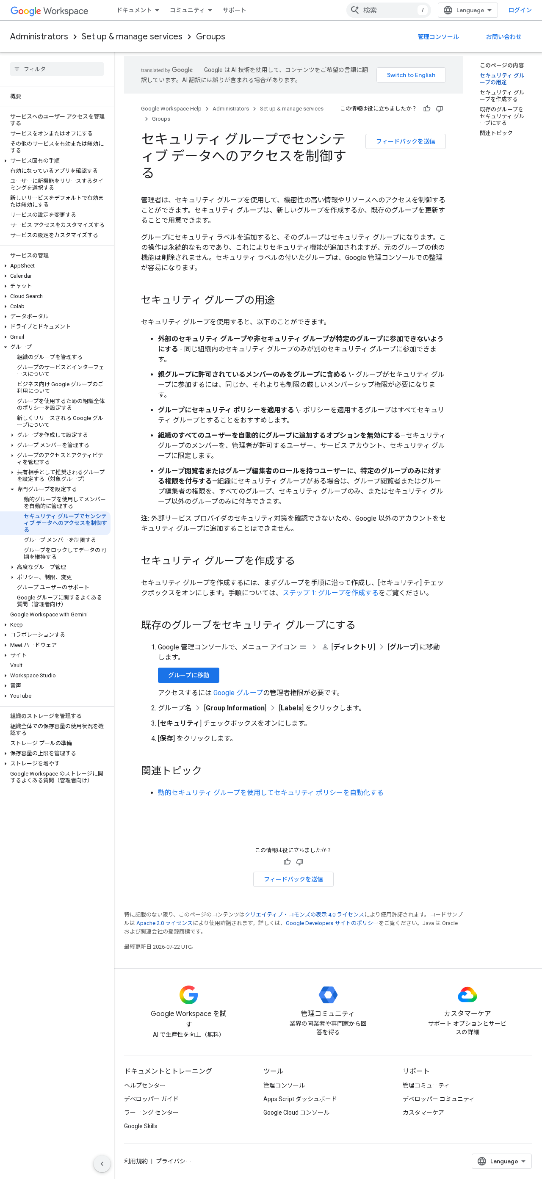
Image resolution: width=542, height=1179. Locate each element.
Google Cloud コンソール (296, 1112)
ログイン (520, 10)
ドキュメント (134, 10)
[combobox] (388, 10)
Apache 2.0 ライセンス (164, 923)
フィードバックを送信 (405, 141)
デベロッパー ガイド (151, 1099)
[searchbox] (57, 69)
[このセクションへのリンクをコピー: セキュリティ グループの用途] (283, 301)
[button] (55, 161)
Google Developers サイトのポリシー (332, 923)
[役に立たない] (439, 108)
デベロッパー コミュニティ (439, 1099)
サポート (234, 10)
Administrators (39, 36)
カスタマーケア (423, 1112)
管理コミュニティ (426, 1085)
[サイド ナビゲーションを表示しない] (102, 1163)
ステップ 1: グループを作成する (330, 593)
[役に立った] (426, 108)
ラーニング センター (151, 1112)
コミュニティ (187, 10)
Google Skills (141, 1126)
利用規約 (136, 1161)
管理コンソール (438, 37)
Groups (210, 36)
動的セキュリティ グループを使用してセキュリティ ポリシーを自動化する (271, 793)
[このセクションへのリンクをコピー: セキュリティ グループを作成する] (303, 562)
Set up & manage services (132, 36)
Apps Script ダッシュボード (300, 1099)
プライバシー (173, 1161)
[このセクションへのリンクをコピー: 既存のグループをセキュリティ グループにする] (364, 626)
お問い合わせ (504, 37)
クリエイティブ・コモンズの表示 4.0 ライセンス (304, 914)
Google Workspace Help (171, 108)
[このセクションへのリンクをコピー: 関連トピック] (210, 772)
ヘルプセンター (145, 1085)
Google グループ (238, 693)
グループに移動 (188, 675)
